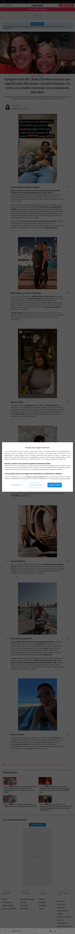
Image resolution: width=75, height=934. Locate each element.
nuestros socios (28, 451)
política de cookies (50, 459)
